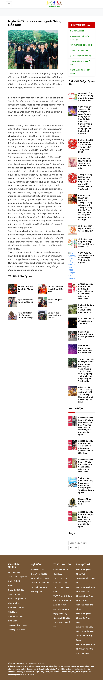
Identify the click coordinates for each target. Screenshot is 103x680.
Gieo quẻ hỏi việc (61, 618)
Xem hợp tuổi (37, 569)
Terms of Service (30, 666)
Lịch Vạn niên (14, 572)
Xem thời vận (59, 605)
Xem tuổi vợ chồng (40, 578)
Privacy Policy (14, 666)
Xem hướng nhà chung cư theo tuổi (83, 618)
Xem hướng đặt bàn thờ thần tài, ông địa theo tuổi (85, 648)
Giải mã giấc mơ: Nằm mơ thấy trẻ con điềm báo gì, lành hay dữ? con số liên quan (85, 447)
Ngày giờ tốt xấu (16, 590)
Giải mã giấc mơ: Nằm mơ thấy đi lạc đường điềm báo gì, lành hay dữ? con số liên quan (85, 519)
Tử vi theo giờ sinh (62, 596)
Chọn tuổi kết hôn (39, 574)
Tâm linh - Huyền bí (17, 577)
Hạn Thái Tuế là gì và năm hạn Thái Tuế (86, 321)
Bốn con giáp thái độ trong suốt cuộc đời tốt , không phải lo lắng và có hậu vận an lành (85, 394)
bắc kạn (73, 547)
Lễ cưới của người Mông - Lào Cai (54, 315)
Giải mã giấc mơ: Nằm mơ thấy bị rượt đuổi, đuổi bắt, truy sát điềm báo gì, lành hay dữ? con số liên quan (85, 426)
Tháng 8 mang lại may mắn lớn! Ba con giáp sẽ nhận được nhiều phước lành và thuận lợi (85, 181)
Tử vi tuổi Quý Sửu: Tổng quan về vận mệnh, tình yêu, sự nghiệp (86, 258)
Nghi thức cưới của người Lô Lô (25, 301)
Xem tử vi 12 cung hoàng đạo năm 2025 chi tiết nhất (85, 349)
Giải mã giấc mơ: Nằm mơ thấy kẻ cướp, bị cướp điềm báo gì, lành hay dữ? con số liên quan (85, 291)
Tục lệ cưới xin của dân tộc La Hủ (25, 289)
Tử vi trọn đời (60, 578)
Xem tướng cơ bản (17, 599)
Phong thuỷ (14, 603)
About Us (43, 666)
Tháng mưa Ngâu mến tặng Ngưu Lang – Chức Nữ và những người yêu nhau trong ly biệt (86, 485)
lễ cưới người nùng (79, 543)
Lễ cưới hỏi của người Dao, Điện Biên (55, 289)
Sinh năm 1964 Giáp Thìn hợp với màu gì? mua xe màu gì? (86, 243)
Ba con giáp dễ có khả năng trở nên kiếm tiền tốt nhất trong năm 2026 (85, 146)
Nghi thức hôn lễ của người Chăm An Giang (25, 315)
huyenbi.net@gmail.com (33, 663)
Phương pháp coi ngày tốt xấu (84, 501)
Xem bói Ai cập (60, 583)
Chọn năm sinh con (40, 583)
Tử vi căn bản (14, 594)
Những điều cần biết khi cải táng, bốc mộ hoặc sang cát (86, 308)
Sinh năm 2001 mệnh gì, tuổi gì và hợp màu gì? (85, 228)
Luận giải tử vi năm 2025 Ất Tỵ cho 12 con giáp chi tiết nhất (86, 97)
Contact (18, 663)
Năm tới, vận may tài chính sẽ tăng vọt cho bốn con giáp (85, 163)
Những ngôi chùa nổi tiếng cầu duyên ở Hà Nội (86, 335)
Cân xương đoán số (62, 600)
